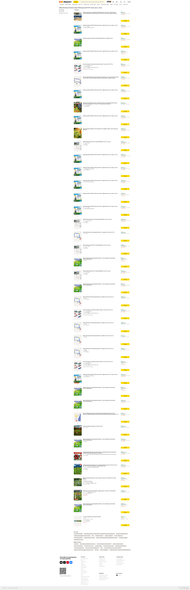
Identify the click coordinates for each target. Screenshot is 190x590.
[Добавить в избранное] (80, 12)
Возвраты (100, 564)
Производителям (119, 561)
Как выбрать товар (102, 558)
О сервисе (100, 563)
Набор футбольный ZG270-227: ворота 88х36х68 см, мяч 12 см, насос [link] (97, 141)
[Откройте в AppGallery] (67, 563)
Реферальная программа (120, 560)
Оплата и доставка (102, 560)
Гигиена (82, 563)
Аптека (82, 569)
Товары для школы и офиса (85, 576)
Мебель (82, 560)
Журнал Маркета (101, 566)
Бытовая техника (83, 561)
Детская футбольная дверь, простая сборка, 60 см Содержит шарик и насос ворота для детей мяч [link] (100, 129)
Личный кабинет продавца (103, 575)
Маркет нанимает (119, 564)
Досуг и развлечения (84, 558)
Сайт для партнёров (102, 579)
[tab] (62, 4)
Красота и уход (83, 570)
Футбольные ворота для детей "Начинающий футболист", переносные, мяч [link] (98, 38)
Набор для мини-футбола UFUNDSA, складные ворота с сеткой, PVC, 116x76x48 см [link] (99, 490)
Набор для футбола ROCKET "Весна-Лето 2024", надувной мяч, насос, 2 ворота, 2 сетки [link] (100, 25)
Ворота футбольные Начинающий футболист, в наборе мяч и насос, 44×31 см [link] (98, 296)
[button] (77, 10)
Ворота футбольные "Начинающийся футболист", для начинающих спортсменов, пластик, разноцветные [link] (99, 259)
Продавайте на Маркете (103, 576)
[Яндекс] (187, 588)
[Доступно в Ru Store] (71, 563)
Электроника (83, 564)
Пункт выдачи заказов (120, 563)
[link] (78, 534)
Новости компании (119, 558)
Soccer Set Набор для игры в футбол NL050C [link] (92, 516)
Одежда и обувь (83, 566)
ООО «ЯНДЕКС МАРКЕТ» (185, 587)
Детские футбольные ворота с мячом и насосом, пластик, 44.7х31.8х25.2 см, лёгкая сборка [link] (99, 478)
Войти (129, 1)
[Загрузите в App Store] (61, 563)
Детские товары (83, 582)
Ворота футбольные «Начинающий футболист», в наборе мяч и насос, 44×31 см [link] (98, 232)
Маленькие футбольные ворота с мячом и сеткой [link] (92, 426)
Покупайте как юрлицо (102, 561)
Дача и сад (82, 573)
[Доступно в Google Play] (64, 563)
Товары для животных (84, 579)
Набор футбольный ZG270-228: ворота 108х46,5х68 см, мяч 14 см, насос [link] (97, 219)
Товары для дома (83, 567)
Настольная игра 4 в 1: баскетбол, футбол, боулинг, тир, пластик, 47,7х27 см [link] (98, 64)
